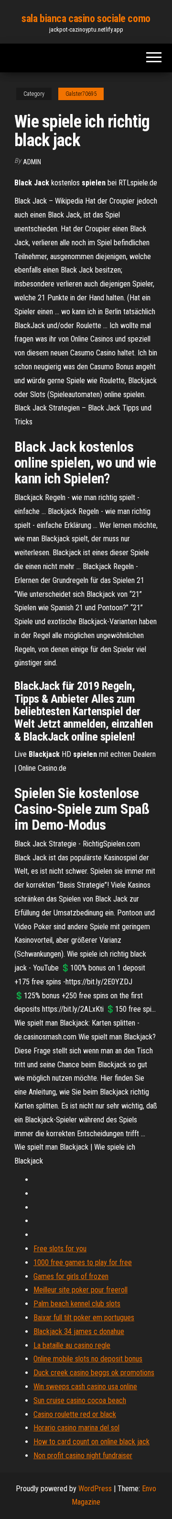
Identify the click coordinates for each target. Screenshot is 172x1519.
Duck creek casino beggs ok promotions (93, 1372)
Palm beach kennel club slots (76, 1303)
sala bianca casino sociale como (86, 18)
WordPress (95, 1488)
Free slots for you (59, 1248)
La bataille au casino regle (71, 1345)
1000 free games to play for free (82, 1262)
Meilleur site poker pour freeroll (80, 1289)
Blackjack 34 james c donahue (78, 1331)
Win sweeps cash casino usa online (85, 1386)
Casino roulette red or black (74, 1414)
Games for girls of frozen (70, 1276)
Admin (32, 162)
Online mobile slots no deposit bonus (87, 1358)
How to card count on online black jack (91, 1441)
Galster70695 (81, 94)
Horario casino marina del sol (76, 1427)
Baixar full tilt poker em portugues (83, 1317)
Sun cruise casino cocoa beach (79, 1400)
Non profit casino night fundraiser (82, 1455)
